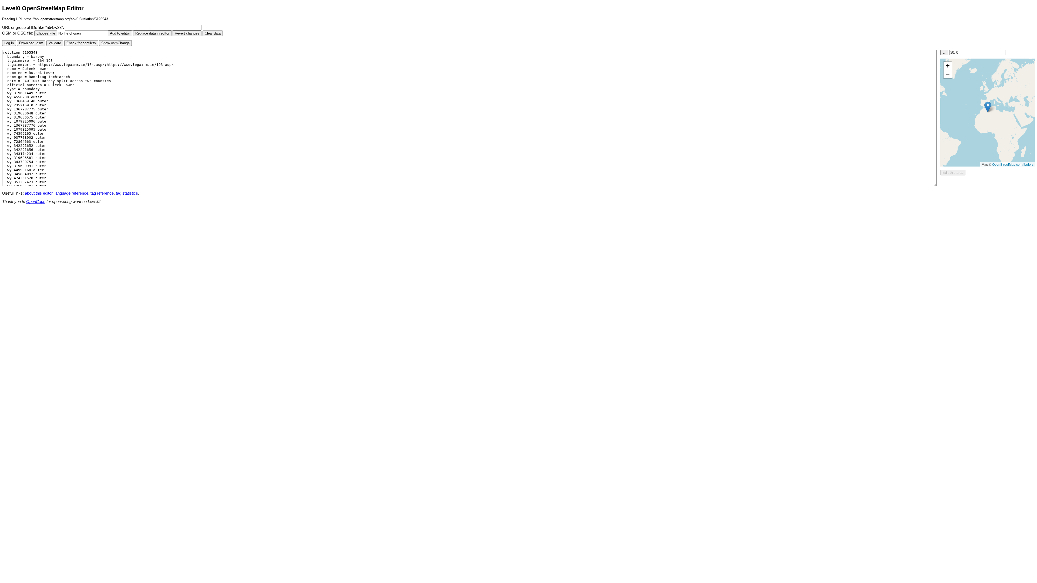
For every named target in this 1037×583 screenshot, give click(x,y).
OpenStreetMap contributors (1012, 164)
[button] (987, 107)
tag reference (102, 193)
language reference (71, 193)
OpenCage (35, 201)
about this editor (38, 193)
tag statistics (127, 193)
